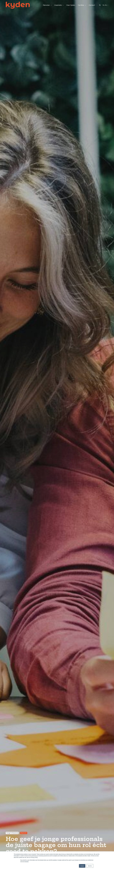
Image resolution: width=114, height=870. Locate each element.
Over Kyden (70, 5)
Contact (92, 5)
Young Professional (12, 833)
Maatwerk (24, 833)
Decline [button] (90, 866)
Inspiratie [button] (58, 5)
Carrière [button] (81, 5)
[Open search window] (100, 5)
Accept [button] (82, 866)
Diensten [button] (46, 5)
